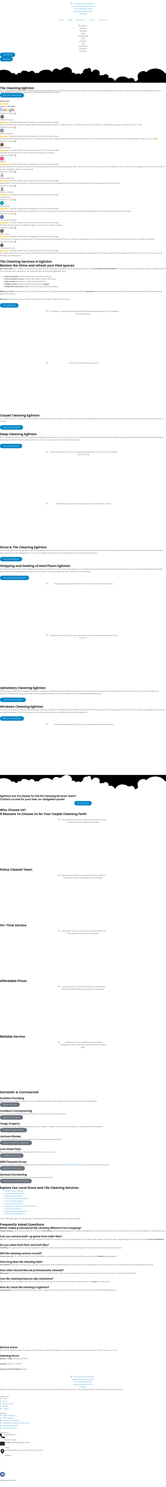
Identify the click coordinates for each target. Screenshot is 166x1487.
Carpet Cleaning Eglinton (14, 1193)
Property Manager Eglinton (13, 1130)
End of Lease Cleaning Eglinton (17, 1198)
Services (79, 20)
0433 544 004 (10, 1435)
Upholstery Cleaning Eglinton (16, 1211)
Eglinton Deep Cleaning (14, 1191)
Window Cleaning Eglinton (15, 1214)
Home (61, 20)
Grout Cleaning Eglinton (14, 1201)
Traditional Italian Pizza (12, 1155)
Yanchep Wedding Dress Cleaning (16, 1181)
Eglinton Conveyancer (11, 1117)
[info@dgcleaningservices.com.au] (2, 1443)
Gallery (92, 20)
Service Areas (112, 1350)
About (70, 20)
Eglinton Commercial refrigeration (16, 1143)
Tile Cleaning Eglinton (13, 1209)
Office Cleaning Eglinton (14, 1204)
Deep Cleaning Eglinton (14, 1196)
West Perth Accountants (12, 1168)
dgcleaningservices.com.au (26, 1480)
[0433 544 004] (2, 1435)
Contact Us (102, 20)
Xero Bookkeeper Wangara (76, 1165)
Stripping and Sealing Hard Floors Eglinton (21, 1206)
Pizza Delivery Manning (46, 1152)
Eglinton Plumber (10, 1105)
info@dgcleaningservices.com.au (17, 1442)
